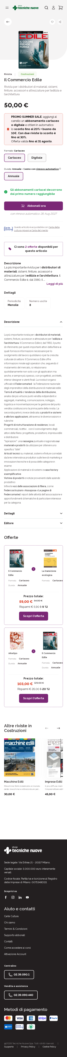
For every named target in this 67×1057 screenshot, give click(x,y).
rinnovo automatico (47, 169)
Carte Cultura (11, 916)
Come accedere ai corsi (17, 947)
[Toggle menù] (7, 7)
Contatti (8, 941)
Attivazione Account (15, 954)
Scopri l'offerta (33, 616)
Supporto (9, 1046)
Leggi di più (55, 284)
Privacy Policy (28, 1046)
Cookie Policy (49, 1046)
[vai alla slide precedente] (46, 728)
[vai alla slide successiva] (58, 728)
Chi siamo (9, 922)
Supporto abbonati (14, 935)
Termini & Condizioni (15, 928)
